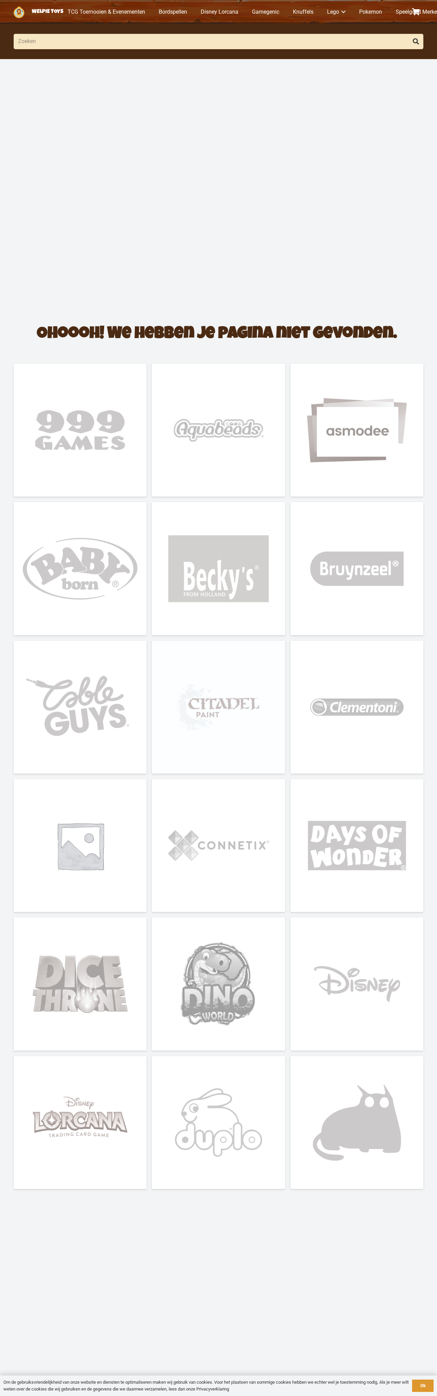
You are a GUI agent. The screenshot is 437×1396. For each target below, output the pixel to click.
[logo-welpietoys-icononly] (19, 12)
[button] (342, 12)
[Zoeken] (415, 41)
